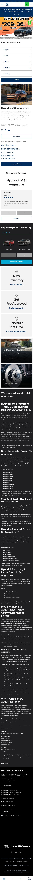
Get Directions (7, 785)
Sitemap (29, 858)
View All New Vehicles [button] (16, 261)
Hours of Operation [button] (10, 149)
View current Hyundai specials (12, 597)
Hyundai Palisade (8, 476)
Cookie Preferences (24, 865)
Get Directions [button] (8, 145)
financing (9, 646)
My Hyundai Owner (17, 861)
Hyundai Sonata (8, 480)
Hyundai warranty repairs (10, 558)
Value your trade (8, 593)
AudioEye (25, 861)
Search (16, 79)
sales (5, 646)
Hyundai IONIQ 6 (8, 488)
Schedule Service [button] (16, 164)
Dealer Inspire (25, 872)
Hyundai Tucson (8, 472)
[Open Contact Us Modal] (20, 878)
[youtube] (9, 130)
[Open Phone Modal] (27, 4)
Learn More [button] (16, 136)
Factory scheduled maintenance (12, 560)
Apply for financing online (10, 591)
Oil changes (7, 550)
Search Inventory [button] (9, 359)
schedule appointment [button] (11, 383)
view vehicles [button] (16, 285)
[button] (31, 17)
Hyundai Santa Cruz (9, 484)
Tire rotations (7, 554)
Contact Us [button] (6, 811)
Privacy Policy (5, 858)
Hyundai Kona (7, 482)
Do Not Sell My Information (11, 865)
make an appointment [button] (16, 332)
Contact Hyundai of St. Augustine (17, 858)
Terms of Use (8, 861)
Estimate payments (9, 595)
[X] (2, 130)
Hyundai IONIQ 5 (8, 486)
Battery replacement (9, 556)
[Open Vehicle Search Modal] (12, 878)
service (15, 646)
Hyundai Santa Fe (8, 474)
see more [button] (16, 218)
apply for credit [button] (16, 308)
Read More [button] (4, 763)
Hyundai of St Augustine (20, 870)
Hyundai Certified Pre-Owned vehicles (17, 514)
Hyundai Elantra (8, 478)
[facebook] (5, 130)
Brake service (7, 552)
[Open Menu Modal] (2, 4)
